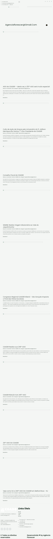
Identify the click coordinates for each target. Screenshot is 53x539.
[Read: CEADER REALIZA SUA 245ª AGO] (26, 376)
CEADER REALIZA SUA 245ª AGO (14, 395)
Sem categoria (15, 88)
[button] (19, 2)
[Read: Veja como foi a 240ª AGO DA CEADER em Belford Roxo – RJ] (26, 472)
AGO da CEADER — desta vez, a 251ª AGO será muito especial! (26, 86)
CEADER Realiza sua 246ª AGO (14, 347)
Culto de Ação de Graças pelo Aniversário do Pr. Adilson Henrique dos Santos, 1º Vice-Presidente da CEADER (24, 130)
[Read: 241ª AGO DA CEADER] (26, 424)
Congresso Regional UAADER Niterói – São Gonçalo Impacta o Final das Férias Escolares (26, 298)
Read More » (5, 97)
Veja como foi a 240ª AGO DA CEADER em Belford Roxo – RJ (25, 491)
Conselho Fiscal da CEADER (13, 175)
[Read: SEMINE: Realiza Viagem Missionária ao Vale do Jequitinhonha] (26, 206)
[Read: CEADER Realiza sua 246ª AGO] (26, 329)
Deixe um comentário (7, 88)
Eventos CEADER (15, 133)
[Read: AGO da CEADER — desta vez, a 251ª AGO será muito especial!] (20, 57)
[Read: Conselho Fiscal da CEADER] (26, 159)
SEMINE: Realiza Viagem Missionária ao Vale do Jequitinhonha (21, 226)
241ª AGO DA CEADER (11, 443)
